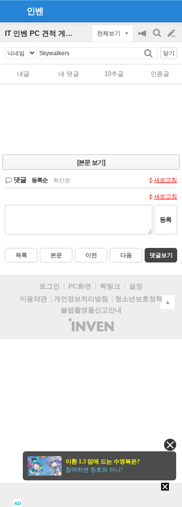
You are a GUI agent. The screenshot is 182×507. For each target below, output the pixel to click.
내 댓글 (68, 73)
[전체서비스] (171, 10)
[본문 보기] (91, 162)
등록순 (40, 180)
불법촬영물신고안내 (91, 310)
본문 (56, 255)
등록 (165, 219)
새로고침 (165, 180)
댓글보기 (161, 255)
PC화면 (79, 286)
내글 (23, 73)
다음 (126, 255)
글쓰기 (172, 33)
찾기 (149, 53)
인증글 (159, 73)
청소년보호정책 (139, 299)
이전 (91, 255)
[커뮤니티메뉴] (10, 10)
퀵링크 (110, 286)
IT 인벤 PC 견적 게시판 (42, 33)
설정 (136, 286)
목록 (21, 255)
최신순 (61, 180)
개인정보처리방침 (81, 299)
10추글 (114, 73)
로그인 (49, 286)
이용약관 (33, 299)
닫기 (169, 53)
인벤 (35, 11)
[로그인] (153, 10)
